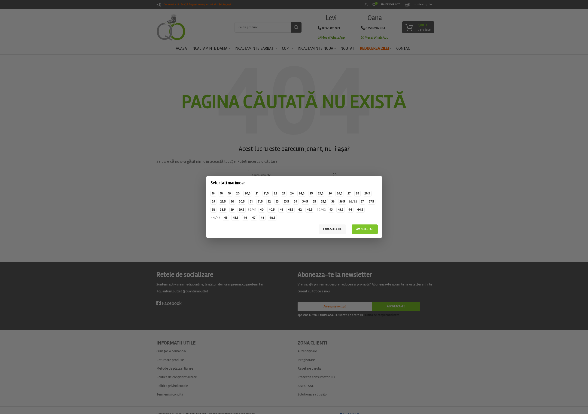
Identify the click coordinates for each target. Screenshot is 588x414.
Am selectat (364, 229)
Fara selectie (332, 229)
